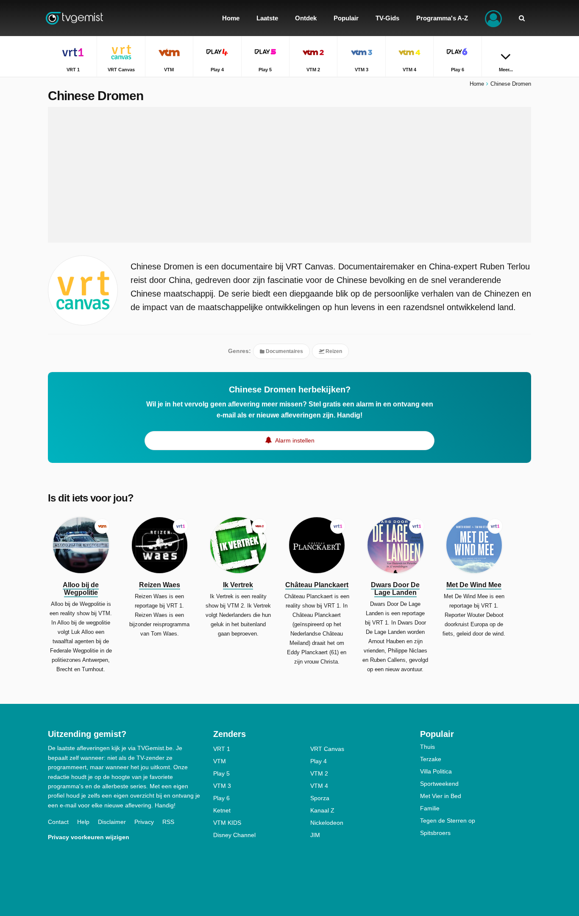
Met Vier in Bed (440, 796)
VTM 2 (319, 773)
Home (477, 84)
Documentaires (283, 351)
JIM (315, 835)
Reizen (333, 351)
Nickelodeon (326, 822)
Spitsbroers (435, 832)
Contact (58, 821)
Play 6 (221, 798)
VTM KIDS (227, 822)
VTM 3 (222, 785)
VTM (219, 761)
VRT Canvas (327, 748)
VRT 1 (221, 748)
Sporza (319, 798)
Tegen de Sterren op (447, 820)
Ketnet (222, 810)
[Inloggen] (493, 18)
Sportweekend (439, 783)
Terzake (430, 759)
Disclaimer (112, 821)
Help (83, 821)
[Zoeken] (521, 18)
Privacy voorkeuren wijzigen (88, 837)
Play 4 (318, 761)
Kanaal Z (322, 810)
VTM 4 (319, 785)
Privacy (144, 821)
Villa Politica (436, 771)
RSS (168, 821)
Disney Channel (234, 835)
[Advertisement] (289, 174)
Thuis (427, 746)
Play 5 (221, 773)
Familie (430, 808)
